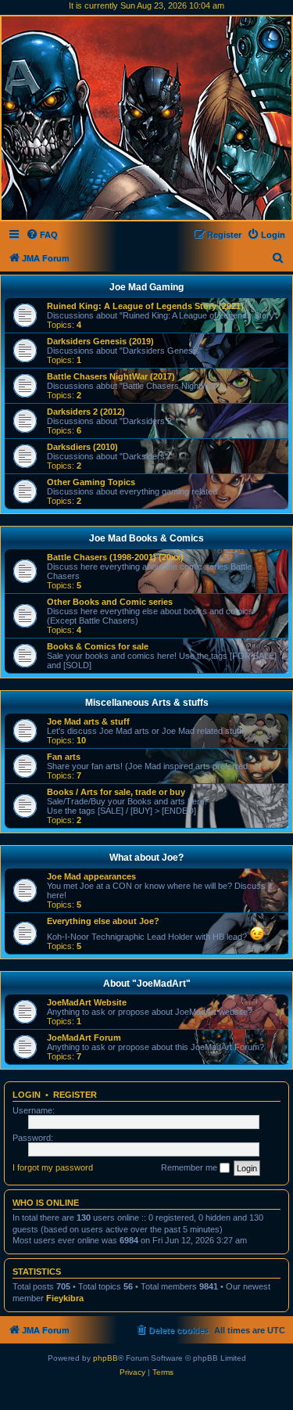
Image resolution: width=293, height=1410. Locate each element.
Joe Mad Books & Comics (146, 538)
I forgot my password (53, 1167)
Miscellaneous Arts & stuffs (147, 702)
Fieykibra (65, 1298)
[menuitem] (42, 234)
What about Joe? (146, 857)
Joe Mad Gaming (146, 287)
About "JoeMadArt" (147, 983)
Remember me (190, 1167)
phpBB (105, 1358)
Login (27, 1094)
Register (75, 1094)
